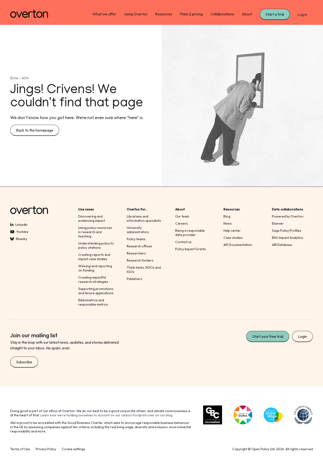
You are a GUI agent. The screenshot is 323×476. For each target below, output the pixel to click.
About (247, 14)
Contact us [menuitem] (183, 242)
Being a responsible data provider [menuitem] (190, 232)
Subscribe (24, 362)
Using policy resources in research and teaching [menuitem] (95, 232)
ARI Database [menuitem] (282, 245)
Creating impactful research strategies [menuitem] (93, 279)
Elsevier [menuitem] (278, 223)
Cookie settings (73, 449)
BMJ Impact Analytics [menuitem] (287, 238)
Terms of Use (20, 449)
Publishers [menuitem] (134, 279)
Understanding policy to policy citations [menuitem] (96, 245)
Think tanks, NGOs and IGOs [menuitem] (144, 269)
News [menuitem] (227, 223)
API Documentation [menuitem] (237, 245)
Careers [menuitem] (181, 223)
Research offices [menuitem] (139, 246)
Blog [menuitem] (226, 216)
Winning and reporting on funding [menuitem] (95, 268)
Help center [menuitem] (232, 230)
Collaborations (222, 14)
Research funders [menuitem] (140, 260)
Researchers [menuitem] (136, 253)
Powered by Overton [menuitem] (287, 216)
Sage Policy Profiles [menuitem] (286, 230)
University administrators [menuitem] (138, 230)
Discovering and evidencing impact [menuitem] (91, 218)
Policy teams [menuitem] (136, 239)
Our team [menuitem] (182, 216)
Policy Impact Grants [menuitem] (190, 249)
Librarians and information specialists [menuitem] (144, 218)
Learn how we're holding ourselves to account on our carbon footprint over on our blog (106, 415)
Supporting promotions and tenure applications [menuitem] (95, 291)
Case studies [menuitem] (233, 238)
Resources (163, 14)
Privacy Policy (46, 449)
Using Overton (136, 14)
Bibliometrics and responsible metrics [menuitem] (93, 302)
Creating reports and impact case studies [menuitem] (94, 257)
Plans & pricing (191, 14)
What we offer (104, 14)
